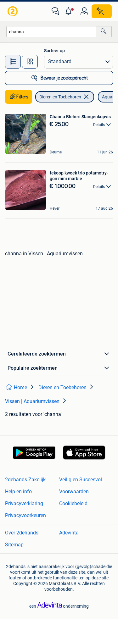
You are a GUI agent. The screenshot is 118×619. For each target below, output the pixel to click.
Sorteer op (54, 50)
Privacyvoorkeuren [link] (25, 515)
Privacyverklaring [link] (24, 503)
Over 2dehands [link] (21, 533)
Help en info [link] (18, 492)
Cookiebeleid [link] (73, 503)
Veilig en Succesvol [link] (80, 480)
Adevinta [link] (69, 533)
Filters (22, 96)
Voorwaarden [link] (74, 492)
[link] (13, 11)
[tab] (13, 62)
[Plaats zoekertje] (102, 11)
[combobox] (51, 31)
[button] (70, 11)
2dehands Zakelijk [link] (25, 480)
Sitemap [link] (14, 545)
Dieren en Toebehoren (60, 96)
